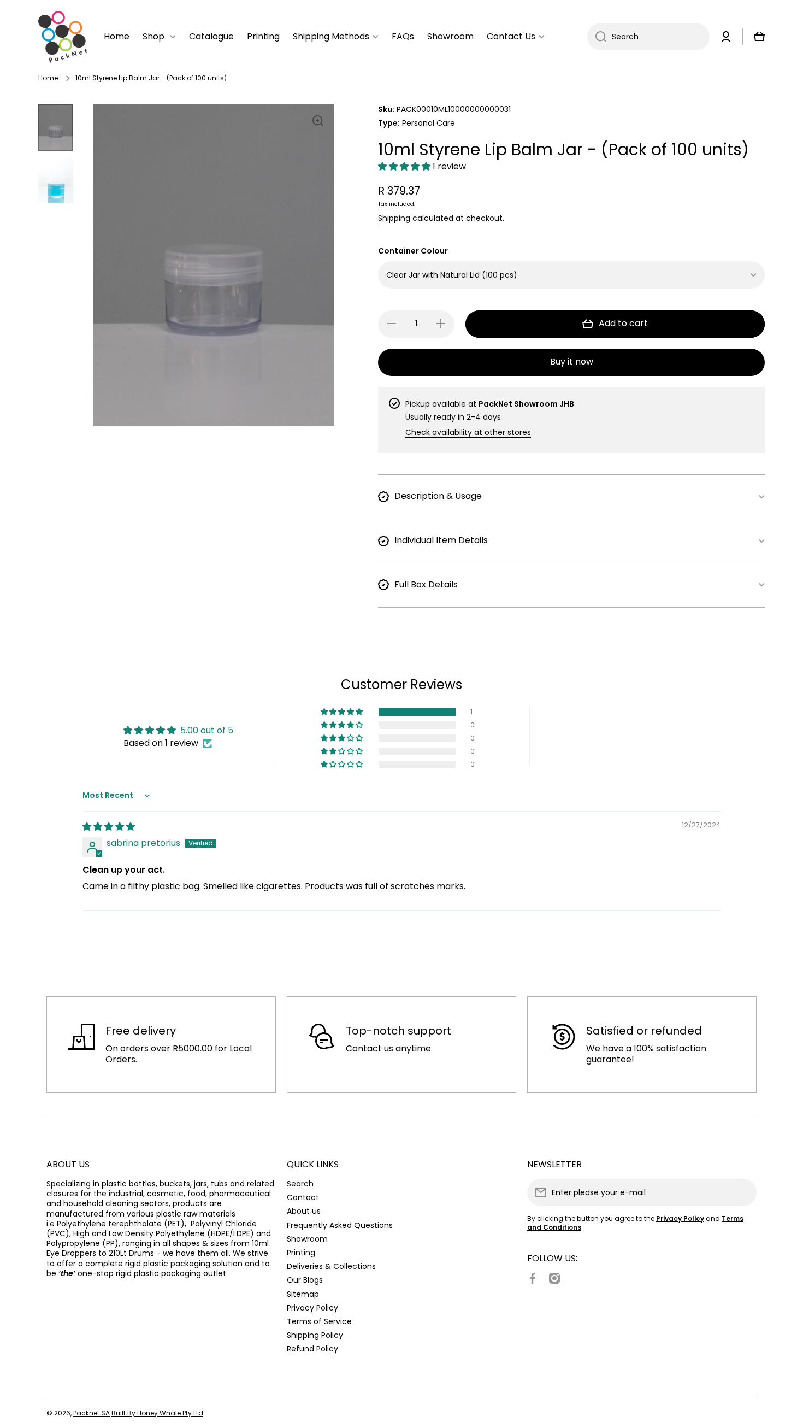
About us (304, 1211)
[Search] (596, 36)
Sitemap (303, 1294)
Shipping (394, 218)
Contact (303, 1197)
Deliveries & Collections (331, 1266)
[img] (108, 826)
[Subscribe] (743, 1192)
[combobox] (648, 36)
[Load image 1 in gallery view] (55, 127)
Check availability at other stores (468, 432)
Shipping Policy (315, 1335)
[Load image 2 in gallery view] (55, 179)
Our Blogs (305, 1279)
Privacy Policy (312, 1307)
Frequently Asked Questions (340, 1225)
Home (48, 78)
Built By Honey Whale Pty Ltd (157, 1413)
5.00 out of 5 (206, 730)
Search (300, 1183)
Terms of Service (319, 1321)
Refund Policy (312, 1348)
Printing (301, 1252)
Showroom (307, 1238)
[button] (405, 166)
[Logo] (62, 37)
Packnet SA (91, 1413)
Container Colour (413, 251)
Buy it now (571, 361)
